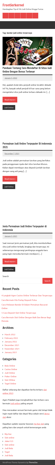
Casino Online (11, 369)
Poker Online (10, 376)
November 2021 (12, 348)
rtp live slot (39, 423)
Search (6, 276)
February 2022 (11, 338)
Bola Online (10, 365)
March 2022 (10, 334)
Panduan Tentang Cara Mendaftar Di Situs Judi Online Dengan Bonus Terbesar (27, 69)
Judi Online (9, 107)
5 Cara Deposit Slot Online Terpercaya (19, 312)
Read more (9, 99)
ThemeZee (33, 462)
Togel (7, 451)
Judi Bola (9, 448)
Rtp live (8, 434)
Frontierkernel (13, 5)
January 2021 (11, 352)
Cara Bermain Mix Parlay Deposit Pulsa (19, 300)
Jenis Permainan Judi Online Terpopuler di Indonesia (25, 228)
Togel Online (10, 383)
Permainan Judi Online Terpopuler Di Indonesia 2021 (27, 145)
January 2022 (11, 341)
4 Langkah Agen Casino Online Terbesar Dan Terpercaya (27, 295)
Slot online (9, 437)
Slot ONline (10, 380)
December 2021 (12, 345)
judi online (15, 403)
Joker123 (9, 441)
